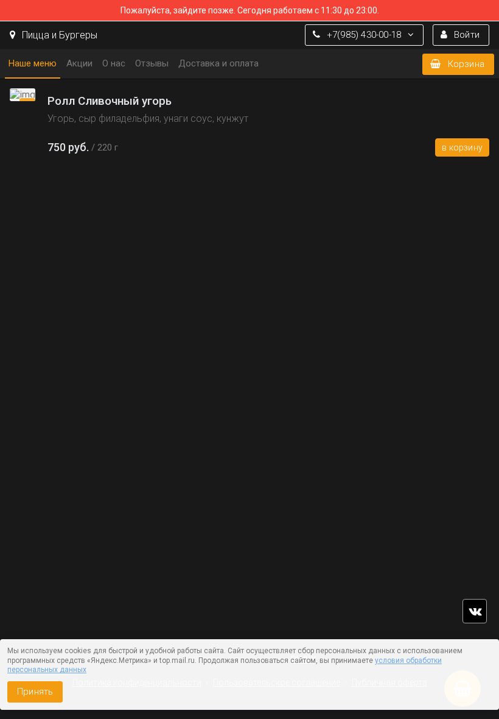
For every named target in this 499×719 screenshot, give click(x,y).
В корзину (462, 147)
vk (474, 611)
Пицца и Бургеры (58, 35)
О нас (113, 63)
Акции (79, 63)
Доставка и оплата (218, 63)
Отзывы (152, 63)
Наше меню (33, 63)
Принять (35, 691)
